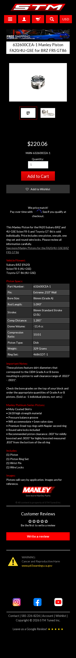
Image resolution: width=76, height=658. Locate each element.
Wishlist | (62, 616)
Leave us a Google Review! (38, 629)
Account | (49, 616)
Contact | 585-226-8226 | (25, 616)
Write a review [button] (38, 536)
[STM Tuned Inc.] (38, 7)
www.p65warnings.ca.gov (37, 565)
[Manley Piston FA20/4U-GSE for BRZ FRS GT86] (28, 113)
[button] (38, 189)
